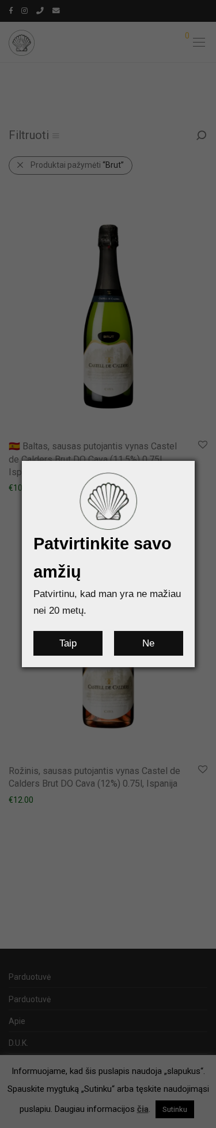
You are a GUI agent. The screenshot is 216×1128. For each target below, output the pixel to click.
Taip (68, 643)
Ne (148, 643)
